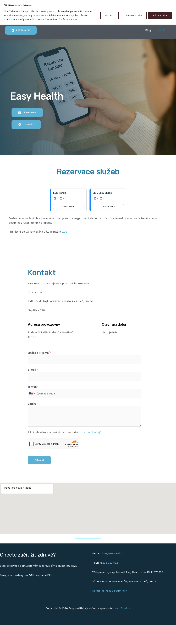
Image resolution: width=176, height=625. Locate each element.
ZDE (64, 231)
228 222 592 (110, 562)
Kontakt (161, 30)
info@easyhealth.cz (114, 553)
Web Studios (123, 608)
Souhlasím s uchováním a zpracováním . (67, 432)
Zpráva (33, 403)
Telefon (33, 386)
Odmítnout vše (133, 15)
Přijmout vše (160, 15)
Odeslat (39, 460)
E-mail (33, 369)
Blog (148, 30)
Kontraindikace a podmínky (109, 590)
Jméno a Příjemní (39, 352)
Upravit (109, 15)
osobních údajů (92, 432)
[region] (88, 12)
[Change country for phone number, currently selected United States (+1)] (32, 393)
